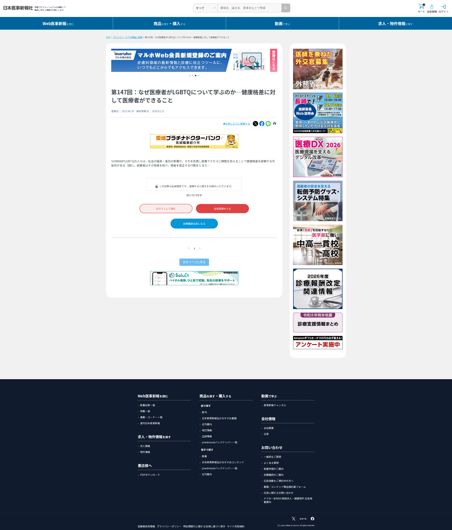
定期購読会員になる (194, 223)
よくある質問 (271, 462)
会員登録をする (222, 208)
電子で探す (207, 449)
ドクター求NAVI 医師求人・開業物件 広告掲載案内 (288, 500)
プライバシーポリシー (169, 526)
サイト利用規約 (235, 526)
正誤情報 (207, 436)
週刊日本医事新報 (150, 423)
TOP (108, 37)
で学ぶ (282, 23)
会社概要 (269, 428)
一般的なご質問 (272, 456)
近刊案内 (207, 424)
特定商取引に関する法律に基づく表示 (204, 526)
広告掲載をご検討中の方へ (278, 480)
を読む (58, 23)
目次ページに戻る (194, 261)
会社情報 (268, 418)
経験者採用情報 (146, 526)
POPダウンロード (150, 474)
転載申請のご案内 (274, 468)
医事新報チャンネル (275, 405)
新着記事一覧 (147, 405)
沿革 (266, 434)
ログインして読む (166, 208)
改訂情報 (207, 430)
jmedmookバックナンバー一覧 (219, 442)
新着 (204, 456)
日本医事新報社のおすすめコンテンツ (223, 462)
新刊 (204, 412)
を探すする (169, 23)
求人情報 (145, 446)
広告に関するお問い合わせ (278, 493)
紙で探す (206, 405)
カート (421, 8)
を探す (395, 23)
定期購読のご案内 (274, 474)
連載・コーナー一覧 (151, 417)
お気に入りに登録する (237, 123)
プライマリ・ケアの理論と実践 (127, 37)
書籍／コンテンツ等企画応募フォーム (285, 486)
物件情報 (145, 452)
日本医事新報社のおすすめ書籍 (219, 418)
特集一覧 (145, 411)
